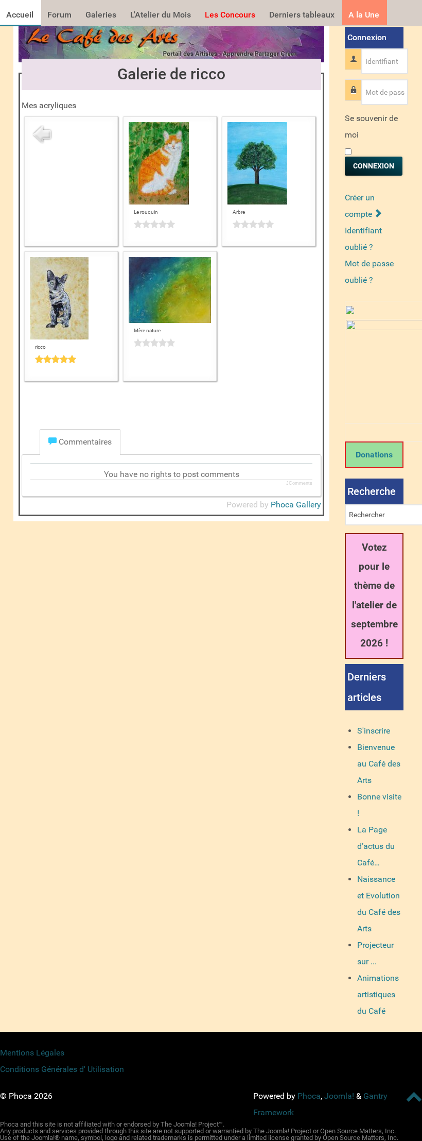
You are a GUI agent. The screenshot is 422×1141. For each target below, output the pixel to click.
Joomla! (339, 1096)
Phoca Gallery (296, 504)
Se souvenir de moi (371, 126)
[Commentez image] (170, 224)
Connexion (373, 166)
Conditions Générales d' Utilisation (62, 1069)
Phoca (309, 1096)
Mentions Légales (32, 1053)
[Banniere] (171, 41)
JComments (299, 483)
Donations (374, 454)
